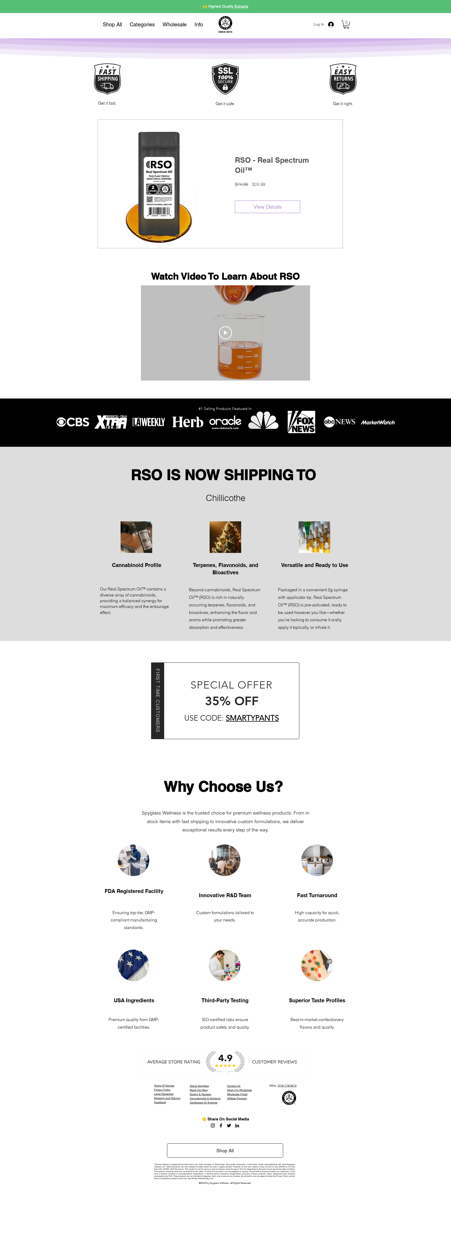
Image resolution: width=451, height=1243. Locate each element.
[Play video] (225, 332)
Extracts (241, 6)
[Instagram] (213, 1125)
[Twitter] (229, 1125)
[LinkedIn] (237, 1125)
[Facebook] (221, 1125)
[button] (142, 24)
